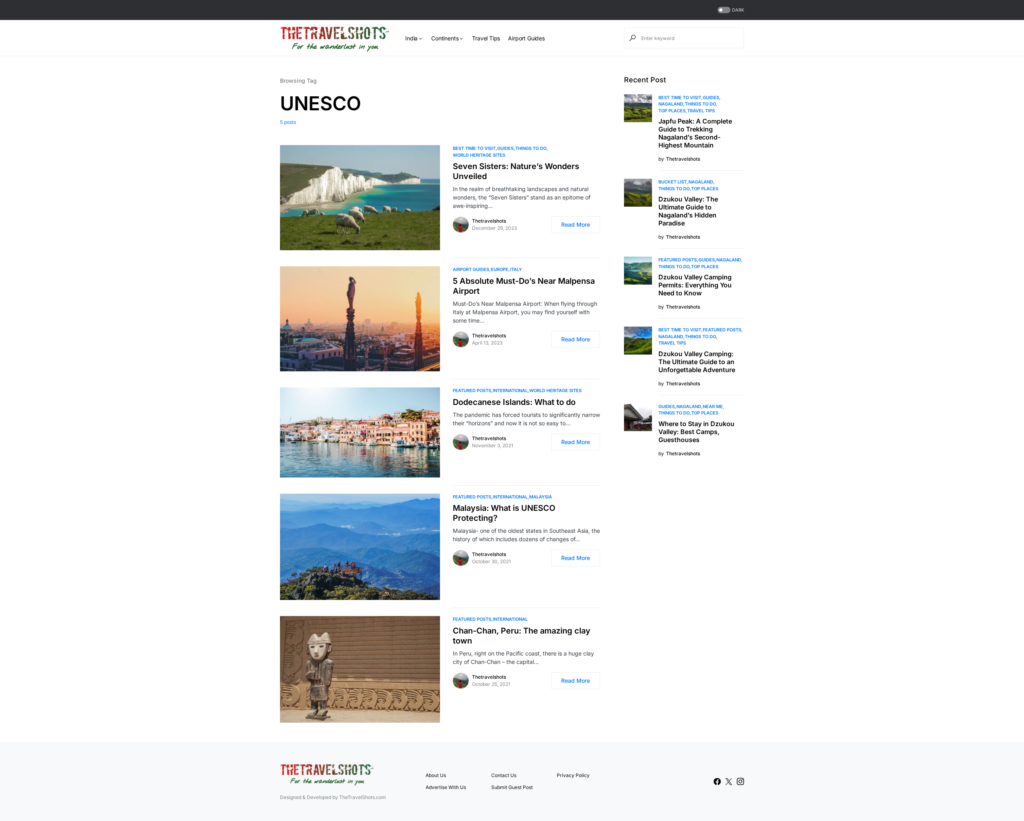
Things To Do (530, 148)
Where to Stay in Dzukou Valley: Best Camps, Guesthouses (696, 432)
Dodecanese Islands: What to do (514, 402)
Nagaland (670, 104)
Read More (575, 224)
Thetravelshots (489, 221)
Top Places (672, 111)
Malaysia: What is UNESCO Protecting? (504, 513)
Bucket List (672, 182)
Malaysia (540, 497)
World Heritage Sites (479, 155)
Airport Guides (471, 269)
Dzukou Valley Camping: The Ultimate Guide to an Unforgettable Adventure (696, 362)
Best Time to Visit (474, 148)
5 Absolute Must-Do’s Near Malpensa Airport (524, 286)
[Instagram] (740, 781)
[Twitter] (728, 781)
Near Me (713, 406)
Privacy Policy (573, 775)
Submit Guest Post (512, 787)
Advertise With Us (446, 787)
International (510, 390)
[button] (730, 10)
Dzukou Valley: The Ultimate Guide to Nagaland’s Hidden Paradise (688, 211)
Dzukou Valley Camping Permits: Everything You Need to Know (695, 285)
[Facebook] (717, 781)
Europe (499, 269)
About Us (436, 775)
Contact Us (503, 775)
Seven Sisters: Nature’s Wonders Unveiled (516, 171)
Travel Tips (701, 111)
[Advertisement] (684, 596)
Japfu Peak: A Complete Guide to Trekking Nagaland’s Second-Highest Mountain (695, 133)
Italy (516, 269)
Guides (505, 148)
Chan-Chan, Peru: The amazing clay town (521, 636)
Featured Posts (472, 390)
